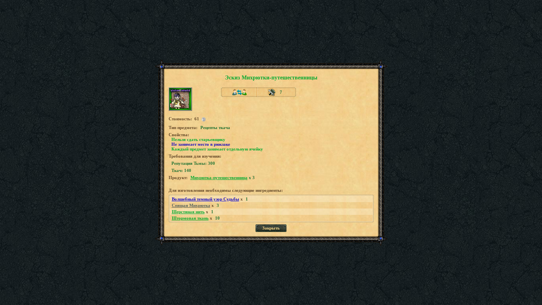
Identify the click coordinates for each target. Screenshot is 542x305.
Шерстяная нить (188, 211)
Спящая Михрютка (191, 205)
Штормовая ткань (190, 218)
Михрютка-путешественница (219, 177)
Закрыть (271, 228)
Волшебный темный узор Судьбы (205, 199)
